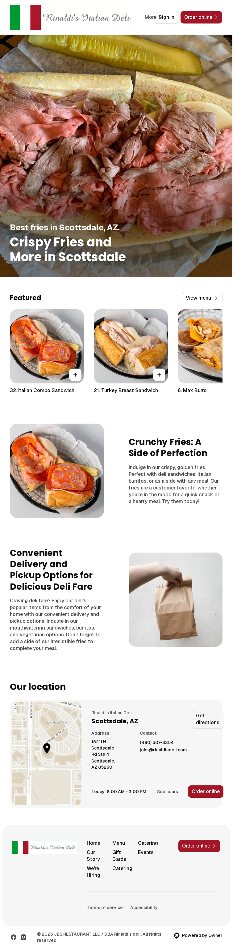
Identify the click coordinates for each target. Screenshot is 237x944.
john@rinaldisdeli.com (163, 750)
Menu (118, 843)
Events (146, 852)
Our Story (93, 855)
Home (93, 843)
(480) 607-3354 (157, 742)
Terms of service (105, 907)
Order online (206, 791)
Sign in (166, 17)
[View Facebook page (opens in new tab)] (13, 937)
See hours (167, 791)
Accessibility (144, 907)
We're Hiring (93, 871)
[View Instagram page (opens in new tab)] (23, 937)
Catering (148, 843)
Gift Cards (119, 855)
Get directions (207, 719)
